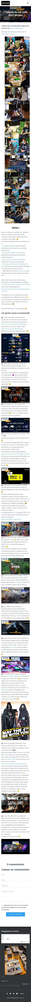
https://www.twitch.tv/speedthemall (12, 329)
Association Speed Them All (11, 253)
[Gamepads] (6, 3)
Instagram (13, 994)
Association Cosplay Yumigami (12, 259)
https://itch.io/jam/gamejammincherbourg (13, 764)
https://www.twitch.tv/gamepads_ (11, 519)
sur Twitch (17, 582)
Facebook (7, 994)
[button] (17, 45)
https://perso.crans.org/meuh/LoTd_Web (16, 284)
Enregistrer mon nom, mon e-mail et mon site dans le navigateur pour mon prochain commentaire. (14, 907)
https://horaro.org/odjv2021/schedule (12, 324)
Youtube (17, 994)
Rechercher (4, 981)
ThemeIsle (21, 998)
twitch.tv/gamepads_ (16, 28)
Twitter (10, 994)
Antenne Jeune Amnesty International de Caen (15, 454)
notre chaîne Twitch (9, 759)
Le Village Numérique (8, 246)
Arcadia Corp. (21, 271)
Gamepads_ (12, 939)
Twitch (22, 993)
